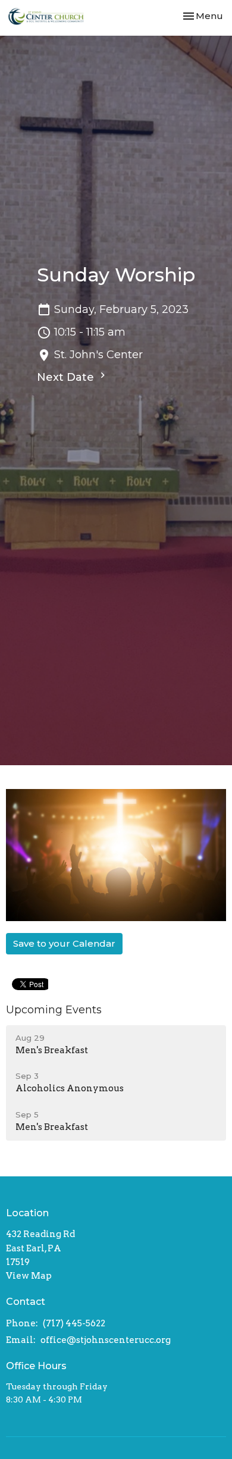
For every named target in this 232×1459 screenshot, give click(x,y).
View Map (29, 1275)
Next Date (67, 377)
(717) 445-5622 (74, 1323)
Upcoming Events (54, 1009)
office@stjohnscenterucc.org (105, 1340)
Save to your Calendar (64, 943)
